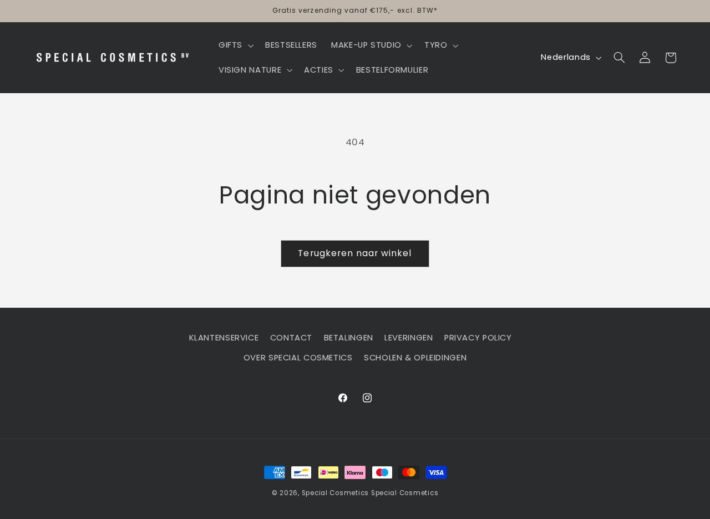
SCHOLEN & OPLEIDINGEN (415, 357)
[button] (234, 45)
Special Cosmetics (335, 493)
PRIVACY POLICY (478, 337)
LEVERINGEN (408, 337)
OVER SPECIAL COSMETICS (298, 357)
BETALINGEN (348, 337)
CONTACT (291, 337)
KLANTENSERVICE (223, 337)
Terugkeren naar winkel (355, 253)
